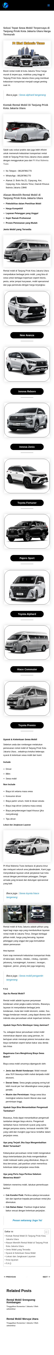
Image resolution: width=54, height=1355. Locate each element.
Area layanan (12, 1260)
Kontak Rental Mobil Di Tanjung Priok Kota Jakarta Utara (26, 1237)
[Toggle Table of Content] (45, 1232)
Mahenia (44, 160)
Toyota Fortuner (27, 502)
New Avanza (27, 335)
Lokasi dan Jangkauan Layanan (20, 1256)
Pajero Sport (27, 558)
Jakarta (29, 1306)
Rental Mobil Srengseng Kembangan (21, 1301)
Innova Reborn (27, 391)
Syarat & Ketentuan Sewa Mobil (20, 1253)
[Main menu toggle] (49, 5)
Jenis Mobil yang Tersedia (18, 1249)
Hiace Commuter (27, 669)
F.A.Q (8, 1263)
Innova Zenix (27, 446)
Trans (6, 164)
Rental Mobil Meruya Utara (22, 1318)
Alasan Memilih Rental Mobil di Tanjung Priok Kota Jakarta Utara (27, 1244)
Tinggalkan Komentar (16, 1306)
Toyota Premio (27, 725)
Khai (38, 160)
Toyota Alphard (27, 614)
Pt (34, 160)
